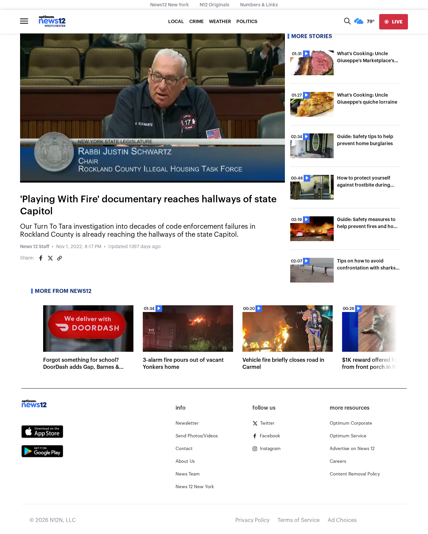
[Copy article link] (59, 258)
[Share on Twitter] (50, 258)
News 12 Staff (34, 246)
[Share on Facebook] (40, 258)
